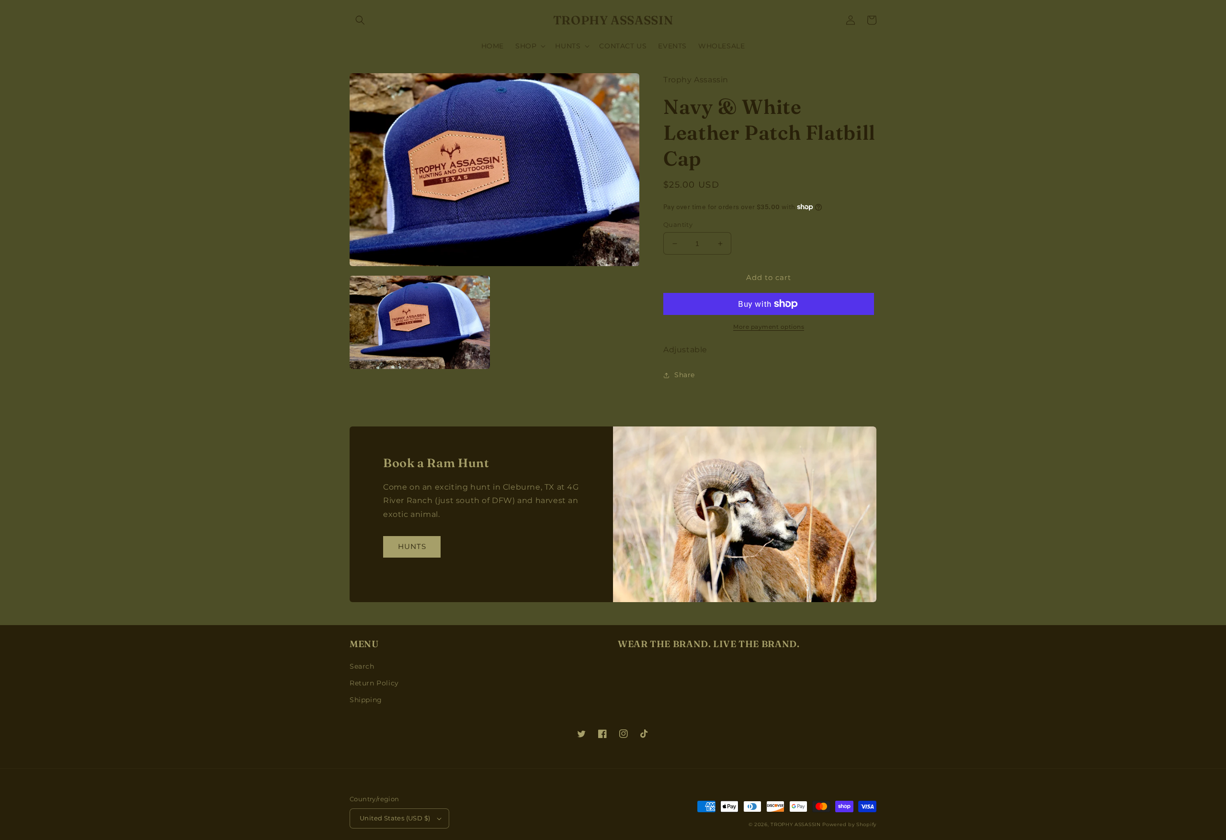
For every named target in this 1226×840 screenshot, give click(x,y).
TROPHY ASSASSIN (796, 824)
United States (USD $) (395, 818)
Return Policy (374, 683)
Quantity (677, 224)
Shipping (366, 699)
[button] (360, 20)
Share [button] (684, 374)
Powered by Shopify (849, 824)
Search (362, 666)
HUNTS (412, 546)
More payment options (768, 326)
